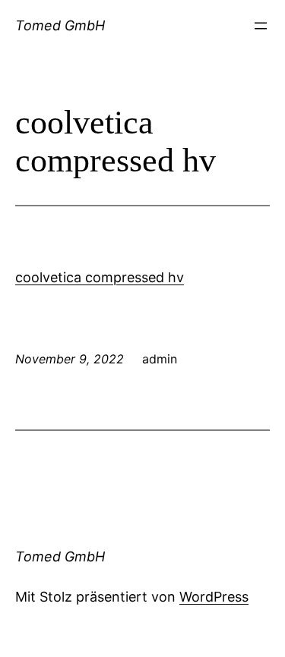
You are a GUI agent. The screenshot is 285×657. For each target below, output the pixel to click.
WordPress (214, 597)
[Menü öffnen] (261, 26)
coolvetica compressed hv (99, 277)
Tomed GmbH (60, 25)
